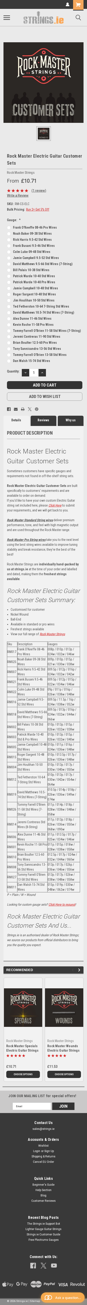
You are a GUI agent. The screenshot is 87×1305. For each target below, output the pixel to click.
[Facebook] (9, 409)
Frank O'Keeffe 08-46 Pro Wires (35, 227)
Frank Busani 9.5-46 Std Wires (34, 246)
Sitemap (35, 1301)
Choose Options (23, 1074)
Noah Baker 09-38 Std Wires (32, 233)
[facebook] (33, 1266)
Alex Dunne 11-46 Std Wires (32, 318)
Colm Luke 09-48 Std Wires (31, 252)
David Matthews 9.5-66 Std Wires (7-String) (43, 264)
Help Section (43, 1190)
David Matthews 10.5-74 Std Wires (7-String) (43, 312)
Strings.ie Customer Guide (43, 1234)
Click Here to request (61, 904)
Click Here (54, 505)
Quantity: (13, 371)
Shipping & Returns (43, 1156)
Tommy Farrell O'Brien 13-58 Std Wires (40, 355)
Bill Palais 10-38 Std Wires (31, 270)
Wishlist (43, 1145)
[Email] (16, 409)
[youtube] (54, 1266)
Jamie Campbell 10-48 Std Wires (35, 288)
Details (16, 420)
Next (80, 970)
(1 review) (39, 190)
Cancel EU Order (43, 1161)
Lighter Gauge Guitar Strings (43, 1229)
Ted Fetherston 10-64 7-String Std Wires (41, 306)
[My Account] (67, 4)
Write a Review (18, 195)
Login (36, 1151)
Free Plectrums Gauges (44, 1239)
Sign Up (49, 1151)
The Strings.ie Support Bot (43, 1223)
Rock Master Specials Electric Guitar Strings (22, 1048)
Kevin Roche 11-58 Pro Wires (33, 324)
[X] (30, 409)
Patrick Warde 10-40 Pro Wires (34, 282)
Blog (43, 1195)
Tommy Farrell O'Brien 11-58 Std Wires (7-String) (47, 331)
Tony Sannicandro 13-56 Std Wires (37, 349)
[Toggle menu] (6, 17)
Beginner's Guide (43, 1184)
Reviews (43, 420)
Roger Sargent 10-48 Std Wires (34, 294)
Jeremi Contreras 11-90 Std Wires (36, 336)
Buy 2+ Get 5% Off (37, 209)
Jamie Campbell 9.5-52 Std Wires (36, 258)
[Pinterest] (37, 409)
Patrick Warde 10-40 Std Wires (34, 276)
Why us (71, 420)
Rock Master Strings (52, 634)
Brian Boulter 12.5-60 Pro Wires (35, 342)
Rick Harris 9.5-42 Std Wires (32, 239)
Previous (73, 970)
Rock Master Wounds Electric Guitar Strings (63, 1048)
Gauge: (14, 220)
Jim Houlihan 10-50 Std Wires (34, 300)
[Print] (23, 409)
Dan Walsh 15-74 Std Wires (31, 361)
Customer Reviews (43, 1200)
